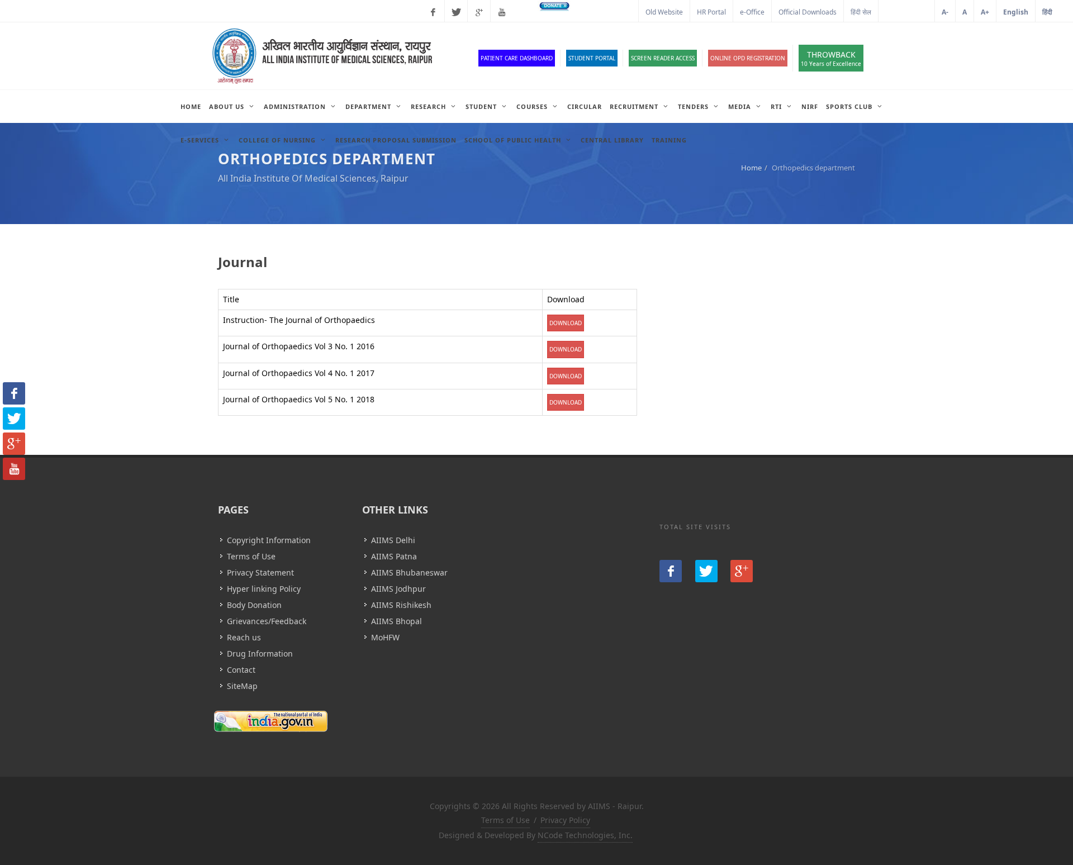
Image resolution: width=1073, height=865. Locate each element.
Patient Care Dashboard (517, 58)
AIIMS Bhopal (396, 621)
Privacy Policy (565, 820)
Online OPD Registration (747, 58)
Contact (241, 669)
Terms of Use (251, 556)
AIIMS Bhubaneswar (409, 572)
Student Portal (591, 58)
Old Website (664, 12)
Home (751, 168)
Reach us (244, 637)
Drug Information (260, 653)
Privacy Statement (260, 572)
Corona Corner (608, 12)
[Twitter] (456, 12)
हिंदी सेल (861, 12)
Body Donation (254, 605)
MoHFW (385, 637)
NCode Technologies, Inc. (585, 835)
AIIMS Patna (394, 556)
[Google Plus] (479, 12)
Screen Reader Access (663, 58)
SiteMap (242, 686)
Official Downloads (807, 12)
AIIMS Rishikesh (401, 605)
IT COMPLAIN (906, 12)
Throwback (831, 58)
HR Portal (711, 12)
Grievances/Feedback (266, 621)
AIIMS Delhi (393, 540)
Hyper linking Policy (264, 588)
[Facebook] (433, 12)
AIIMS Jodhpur (398, 588)
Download (565, 323)
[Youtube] (502, 12)
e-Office (752, 12)
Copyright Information (269, 540)
